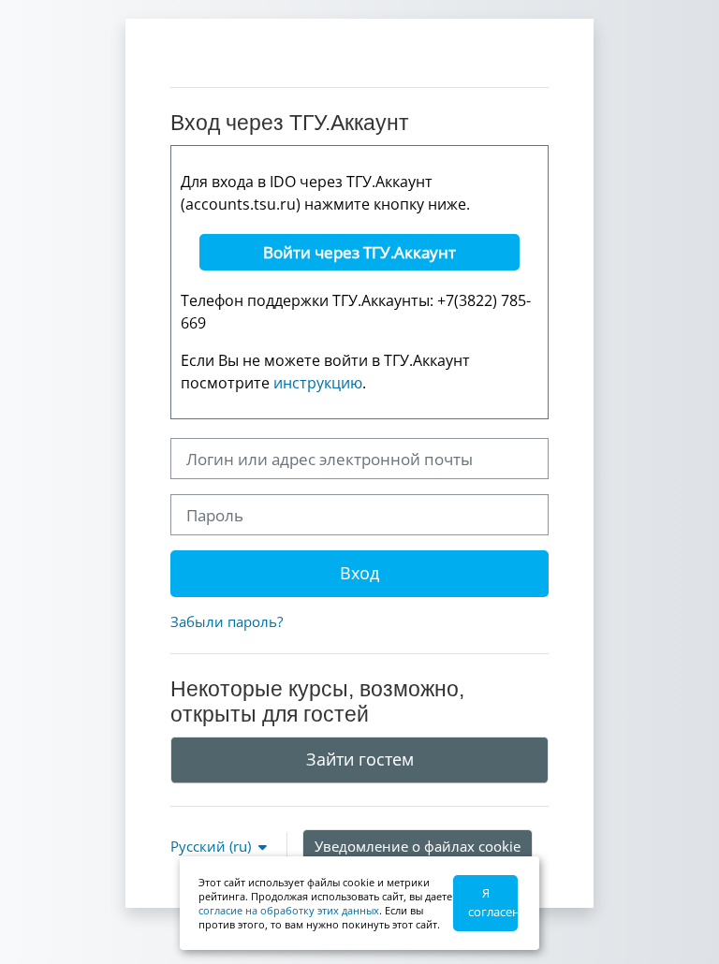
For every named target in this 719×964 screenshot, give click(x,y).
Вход (359, 573)
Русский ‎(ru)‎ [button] (212, 846)
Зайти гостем (360, 759)
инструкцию (317, 382)
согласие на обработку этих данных (288, 910)
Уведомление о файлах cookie (418, 846)
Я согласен (493, 902)
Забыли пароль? (226, 621)
